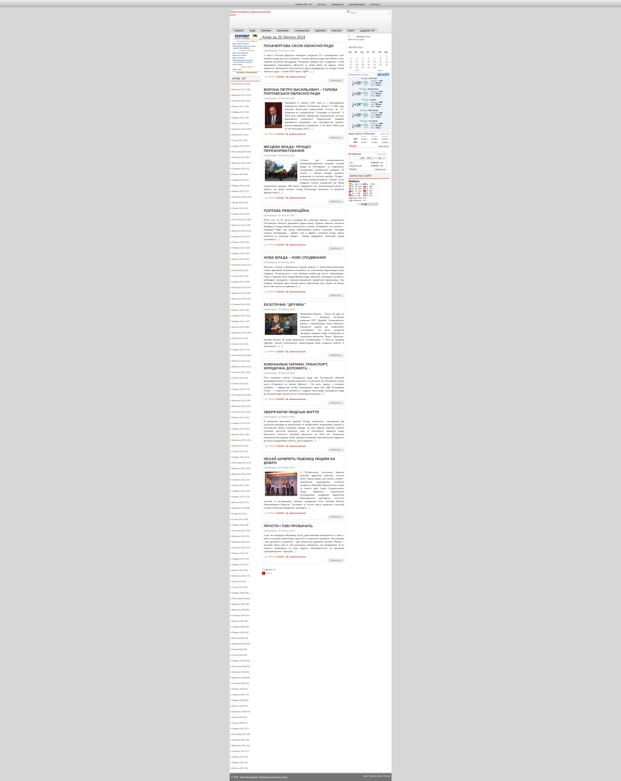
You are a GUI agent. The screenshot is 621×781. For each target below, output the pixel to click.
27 (369, 67)
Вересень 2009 (239, 610)
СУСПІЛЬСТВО (302, 31)
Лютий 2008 (237, 717)
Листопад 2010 (239, 531)
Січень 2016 (237, 208)
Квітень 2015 (238, 259)
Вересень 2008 (239, 678)
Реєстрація (359, 39)
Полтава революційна (286, 211)
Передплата (337, 4)
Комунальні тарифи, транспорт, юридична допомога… (296, 366)
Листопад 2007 (239, 734)
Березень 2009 (239, 644)
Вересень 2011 (239, 474)
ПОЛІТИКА (266, 31)
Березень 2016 (239, 197)
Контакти (375, 4)
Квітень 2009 (238, 638)
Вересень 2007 (239, 745)
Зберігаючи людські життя (291, 412)
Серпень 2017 (238, 101)
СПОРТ (351, 31)
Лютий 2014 (237, 338)
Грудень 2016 (238, 146)
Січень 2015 (237, 276)
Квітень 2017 (238, 123)
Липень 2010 (238, 553)
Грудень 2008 (238, 661)
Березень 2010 (239, 576)
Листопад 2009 (239, 598)
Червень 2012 (238, 423)
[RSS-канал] (348, 12)
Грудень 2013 (238, 350)
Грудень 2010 (238, 525)
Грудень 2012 (238, 389)
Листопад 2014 (239, 287)
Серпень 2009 (238, 615)
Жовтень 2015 (238, 225)
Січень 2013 (237, 384)
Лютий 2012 (237, 446)
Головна (239, 31)
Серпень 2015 (238, 236)
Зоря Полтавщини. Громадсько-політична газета (263, 777)
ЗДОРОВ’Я (320, 31)
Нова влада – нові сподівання (295, 257)
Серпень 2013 (238, 372)
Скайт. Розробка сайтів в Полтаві (376, 776)
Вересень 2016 (239, 163)
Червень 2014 (238, 316)
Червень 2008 (238, 695)
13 (369, 62)
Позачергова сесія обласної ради (299, 46)
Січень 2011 (237, 519)
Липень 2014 (238, 310)
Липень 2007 (238, 757)
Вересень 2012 (239, 406)
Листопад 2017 (239, 84)
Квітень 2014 (238, 327)
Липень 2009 (238, 621)
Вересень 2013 (239, 367)
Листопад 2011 (239, 463)
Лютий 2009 (237, 649)
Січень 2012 (237, 451)
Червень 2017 (238, 112)
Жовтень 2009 (238, 604)
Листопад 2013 (239, 355)
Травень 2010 (238, 564)
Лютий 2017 (237, 135)
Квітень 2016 (238, 191)
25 (357, 67)
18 (357, 65)
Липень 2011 (238, 485)
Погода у (369, 78)
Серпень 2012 (238, 412)
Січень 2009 (237, 655)
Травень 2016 (238, 186)
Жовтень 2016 (238, 157)
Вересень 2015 (239, 231)
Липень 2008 (238, 689)
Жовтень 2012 (238, 400)
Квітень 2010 (238, 570)
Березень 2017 (239, 129)
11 (357, 62)
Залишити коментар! (297, 76)
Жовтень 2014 (238, 293)
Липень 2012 (238, 417)
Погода (352, 75)
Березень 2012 (239, 440)
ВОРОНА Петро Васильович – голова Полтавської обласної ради (301, 92)
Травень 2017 (238, 118)
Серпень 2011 (238, 480)
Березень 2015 (239, 265)
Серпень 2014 (238, 304)
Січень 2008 (237, 723)
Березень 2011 (239, 508)
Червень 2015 (238, 248)
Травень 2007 (238, 762)
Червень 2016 (238, 180)
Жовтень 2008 (238, 672)
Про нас (322, 4)
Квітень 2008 (238, 706)
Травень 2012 (238, 429)
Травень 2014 (238, 321)
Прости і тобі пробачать (288, 526)
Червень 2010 (238, 559)
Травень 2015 (238, 253)
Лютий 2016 (237, 203)
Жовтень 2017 (238, 89)
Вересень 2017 (239, 95)
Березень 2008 (239, 712)
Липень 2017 (238, 106)
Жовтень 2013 (238, 361)
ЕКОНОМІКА (283, 31)
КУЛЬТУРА (336, 31)
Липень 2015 (238, 242)
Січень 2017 (237, 140)
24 (351, 67)
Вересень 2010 (239, 542)
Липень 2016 (238, 174)
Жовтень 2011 (238, 468)
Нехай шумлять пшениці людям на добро (299, 461)
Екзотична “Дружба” (285, 305)
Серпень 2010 (238, 548)
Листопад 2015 (239, 219)
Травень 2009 (238, 632)
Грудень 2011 (238, 457)
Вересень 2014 (239, 299)
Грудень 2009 (238, 593)
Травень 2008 (238, 700)
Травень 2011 (238, 497)
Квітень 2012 (238, 434)
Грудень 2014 (238, 282)
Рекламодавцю (357, 4)
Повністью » (335, 80)
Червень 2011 (238, 491)
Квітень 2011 (238, 502)
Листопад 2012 (239, 395)
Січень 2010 (237, 587)
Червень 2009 (238, 627)
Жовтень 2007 (238, 740)
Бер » (380, 70)
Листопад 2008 (239, 666)
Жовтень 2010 (238, 536)
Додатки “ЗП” (367, 31)
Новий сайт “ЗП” (303, 4)
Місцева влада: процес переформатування (287, 149)
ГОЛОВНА (280, 76)
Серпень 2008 (238, 683)
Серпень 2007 (238, 751)
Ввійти (351, 39)
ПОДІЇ (252, 31)
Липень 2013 (238, 378)
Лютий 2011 (237, 514)
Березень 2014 (239, 333)
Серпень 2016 (238, 169)
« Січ (356, 70)
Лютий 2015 (237, 270)
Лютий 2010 (237, 581)
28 (374, 67)
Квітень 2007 (238, 768)
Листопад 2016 (239, 152)
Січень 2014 (237, 344)
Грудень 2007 (238, 729)
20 (369, 65)
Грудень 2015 (238, 214)
